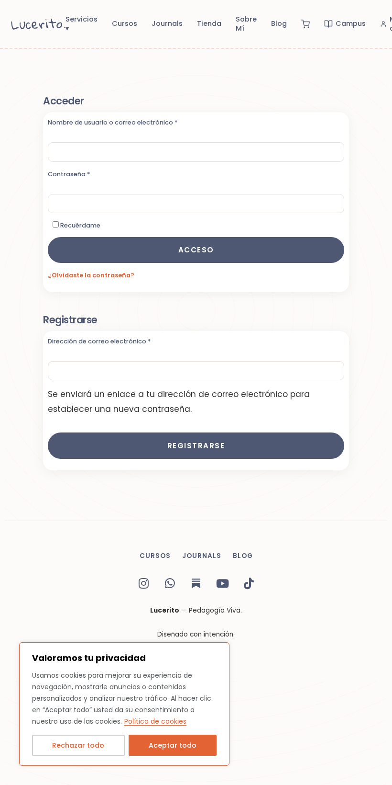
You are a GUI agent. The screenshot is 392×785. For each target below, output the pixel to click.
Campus (351, 23)
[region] (124, 704)
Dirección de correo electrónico (117, 341)
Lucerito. (38, 23)
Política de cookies (155, 721)
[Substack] (196, 583)
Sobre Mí (246, 24)
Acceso (196, 250)
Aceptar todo (172, 745)
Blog (279, 23)
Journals (167, 23)
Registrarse (196, 446)
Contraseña (87, 174)
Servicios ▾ (81, 24)
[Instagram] (143, 583)
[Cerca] (219, 650)
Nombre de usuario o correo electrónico (131, 122)
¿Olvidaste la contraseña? (91, 275)
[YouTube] (222, 583)
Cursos (124, 23)
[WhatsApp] (170, 583)
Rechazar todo (78, 745)
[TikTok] (248, 583)
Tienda (209, 23)
